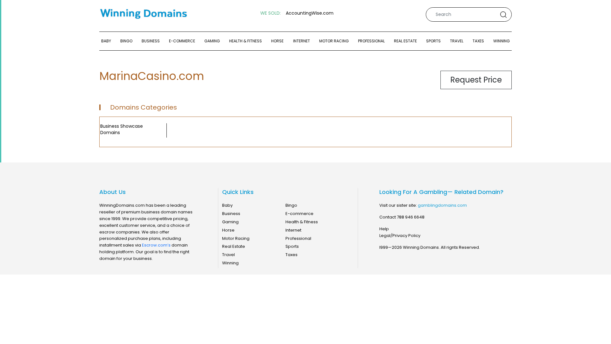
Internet (301, 41)
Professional (371, 41)
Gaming (212, 41)
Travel (456, 41)
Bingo (126, 41)
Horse (277, 41)
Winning (501, 41)
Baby (106, 41)
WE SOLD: (270, 13)
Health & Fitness (245, 41)
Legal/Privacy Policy (399, 236)
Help (384, 229)
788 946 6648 (411, 217)
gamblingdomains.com (442, 205)
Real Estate (405, 41)
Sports (433, 41)
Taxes (478, 41)
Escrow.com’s (156, 245)
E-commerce (182, 41)
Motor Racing (334, 41)
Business (151, 41)
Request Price (476, 80)
